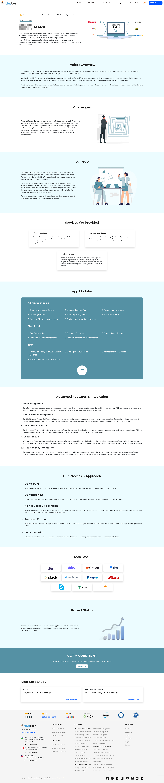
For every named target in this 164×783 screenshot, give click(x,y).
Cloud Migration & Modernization (103, 740)
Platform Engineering (99, 743)
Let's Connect (82, 666)
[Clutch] (29, 715)
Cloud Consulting (80, 770)
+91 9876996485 (32, 744)
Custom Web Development (101, 752)
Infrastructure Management (101, 729)
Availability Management (100, 735)
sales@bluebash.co (28, 732)
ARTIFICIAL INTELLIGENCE (83, 729)
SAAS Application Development (102, 758)
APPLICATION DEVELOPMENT (102, 746)
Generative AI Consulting (82, 740)
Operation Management (100, 732)
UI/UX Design (97, 761)
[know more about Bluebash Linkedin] (123, 779)
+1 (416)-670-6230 (32, 752)
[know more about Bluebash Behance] (138, 779)
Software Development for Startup (103, 767)
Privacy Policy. (61, 778)
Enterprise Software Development (103, 755)
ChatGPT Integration (81, 749)
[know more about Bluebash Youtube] (128, 779)
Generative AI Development (83, 737)
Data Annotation (80, 755)
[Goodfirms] (49, 715)
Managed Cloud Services (82, 767)
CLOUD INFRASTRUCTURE (83, 765)
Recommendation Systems (83, 758)
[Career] (146, 3)
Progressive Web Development (102, 764)
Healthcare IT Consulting (100, 749)
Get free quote (155, 3)
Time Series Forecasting (82, 761)
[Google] (69, 715)
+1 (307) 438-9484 (32, 761)
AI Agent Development (81, 743)
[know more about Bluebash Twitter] (118, 779)
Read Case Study (71, 699)
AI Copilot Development (82, 746)
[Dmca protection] (88, 715)
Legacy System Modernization (102, 770)
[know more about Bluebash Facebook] (108, 779)
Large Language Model (82, 735)
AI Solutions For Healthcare (83, 732)
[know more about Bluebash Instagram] (113, 779)
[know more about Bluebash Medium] (142, 779)
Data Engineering (80, 752)
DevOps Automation (99, 737)
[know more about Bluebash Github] (133, 779)
